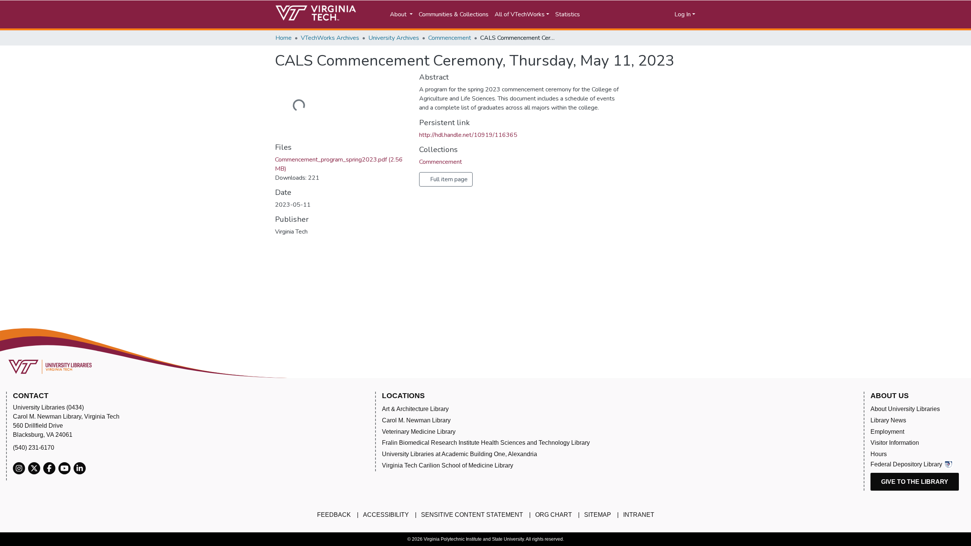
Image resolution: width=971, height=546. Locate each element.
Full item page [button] (448, 179)
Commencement (449, 38)
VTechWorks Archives (330, 38)
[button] (645, 14)
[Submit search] (611, 14)
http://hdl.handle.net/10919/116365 (468, 135)
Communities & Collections (454, 14)
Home (283, 38)
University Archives (393, 38)
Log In (682, 14)
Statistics (567, 14)
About (399, 14)
